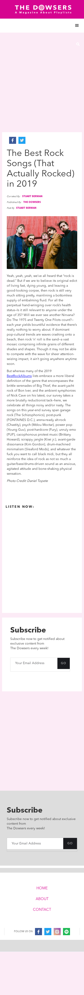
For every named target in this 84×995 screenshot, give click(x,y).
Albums (26, 376)
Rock (16, 376)
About (42, 899)
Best (10, 376)
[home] (42, 9)
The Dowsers (32, 202)
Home (42, 888)
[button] (42, 26)
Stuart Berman (32, 196)
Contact (42, 910)
